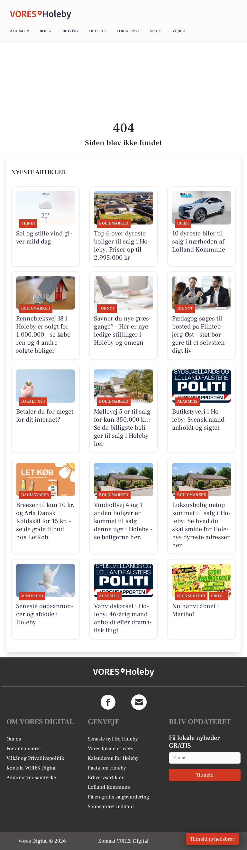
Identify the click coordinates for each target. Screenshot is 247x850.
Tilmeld (205, 775)
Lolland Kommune (109, 787)
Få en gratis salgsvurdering (118, 797)
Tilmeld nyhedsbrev (212, 839)
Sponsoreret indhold (111, 806)
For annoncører (23, 748)
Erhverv (70, 31)
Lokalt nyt (128, 31)
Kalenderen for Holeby (113, 758)
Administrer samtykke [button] (31, 777)
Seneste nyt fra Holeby (113, 739)
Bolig (45, 31)
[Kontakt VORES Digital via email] (139, 702)
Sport (156, 31)
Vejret (179, 31)
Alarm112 (19, 31)
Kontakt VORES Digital (31, 768)
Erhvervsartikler (106, 777)
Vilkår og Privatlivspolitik (35, 758)
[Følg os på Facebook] (108, 702)
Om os (13, 739)
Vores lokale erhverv (110, 748)
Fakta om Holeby (107, 768)
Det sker (98, 31)
